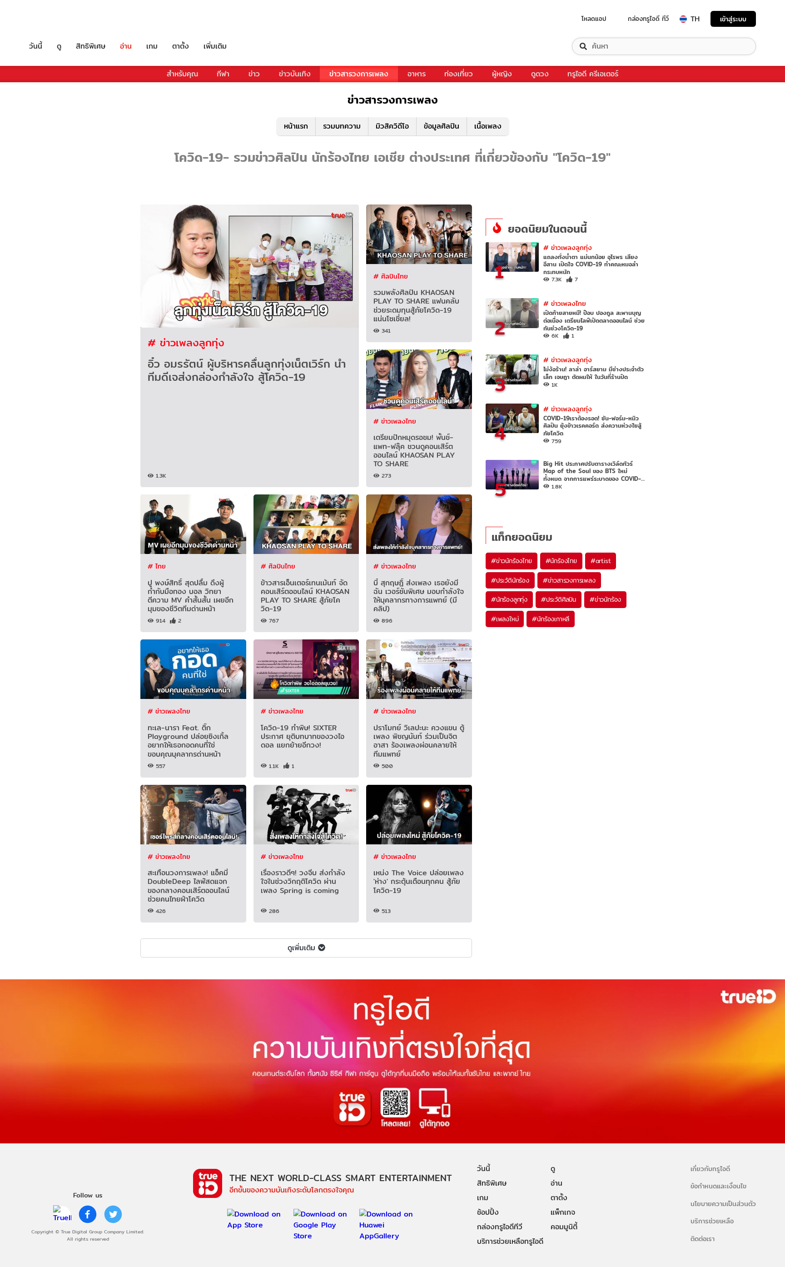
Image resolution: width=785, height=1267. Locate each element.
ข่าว (254, 74)
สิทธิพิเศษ (90, 46)
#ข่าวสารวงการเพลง (569, 580)
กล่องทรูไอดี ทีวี (648, 18)
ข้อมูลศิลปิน (441, 126)
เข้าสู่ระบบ (733, 19)
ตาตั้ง (180, 46)
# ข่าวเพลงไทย (394, 421)
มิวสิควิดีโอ (392, 126)
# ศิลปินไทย (390, 276)
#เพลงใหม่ (504, 619)
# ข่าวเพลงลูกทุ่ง (186, 342)
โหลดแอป (593, 18)
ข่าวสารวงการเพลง (358, 74)
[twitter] (113, 1214)
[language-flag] (683, 19)
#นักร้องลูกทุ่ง (509, 599)
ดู (59, 46)
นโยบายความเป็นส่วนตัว (723, 1203)
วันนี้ (35, 46)
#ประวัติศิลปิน (558, 599)
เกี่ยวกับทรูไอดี (710, 1168)
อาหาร (416, 74)
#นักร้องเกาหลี (550, 619)
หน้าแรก (296, 126)
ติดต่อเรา (703, 1238)
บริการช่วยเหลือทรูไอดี (510, 1241)
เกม (152, 46)
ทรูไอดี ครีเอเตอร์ (592, 74)
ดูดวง (540, 74)
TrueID (56, 19)
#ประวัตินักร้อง (510, 580)
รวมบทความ (342, 126)
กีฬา (223, 74)
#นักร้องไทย (561, 561)
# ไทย (157, 566)
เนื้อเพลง (488, 126)
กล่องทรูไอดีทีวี (499, 1226)
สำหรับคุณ (182, 74)
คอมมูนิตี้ (564, 1226)
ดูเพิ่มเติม (301, 947)
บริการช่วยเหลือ (712, 1221)
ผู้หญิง (502, 74)
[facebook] (88, 1214)
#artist (601, 561)
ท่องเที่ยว (458, 74)
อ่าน (126, 46)
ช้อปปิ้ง (488, 1212)
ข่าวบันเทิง (295, 74)
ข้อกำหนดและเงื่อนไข (718, 1186)
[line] (62, 1214)
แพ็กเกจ (563, 1212)
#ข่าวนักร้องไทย (511, 561)
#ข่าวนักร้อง (605, 599)
